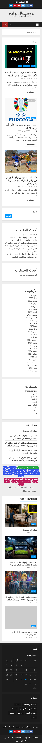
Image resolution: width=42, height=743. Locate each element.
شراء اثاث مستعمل (30, 234)
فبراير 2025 (32, 334)
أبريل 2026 (33, 298)
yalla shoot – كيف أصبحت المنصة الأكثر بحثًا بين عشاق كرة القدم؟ (21, 56)
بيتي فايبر (12, 467)
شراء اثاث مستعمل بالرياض (28, 467)
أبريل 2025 (33, 329)
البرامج (33, 65)
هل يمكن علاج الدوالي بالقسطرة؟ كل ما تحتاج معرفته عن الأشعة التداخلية (22, 459)
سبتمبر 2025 (32, 315)
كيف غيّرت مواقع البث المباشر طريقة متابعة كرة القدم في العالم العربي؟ (22, 437)
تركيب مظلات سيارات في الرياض (21, 487)
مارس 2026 (32, 301)
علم (35, 413)
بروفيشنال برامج (22, 12)
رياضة (20, 65)
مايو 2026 (33, 295)
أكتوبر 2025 (32, 312)
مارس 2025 (32, 331)
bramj (33, 78)
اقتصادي (34, 396)
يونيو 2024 (33, 348)
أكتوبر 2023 (32, 359)
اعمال (35, 393)
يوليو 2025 (33, 320)
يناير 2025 (33, 337)
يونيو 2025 (33, 323)
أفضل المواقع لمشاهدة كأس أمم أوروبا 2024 (21, 109)
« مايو (35, 688)
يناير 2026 (33, 306)
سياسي (34, 410)
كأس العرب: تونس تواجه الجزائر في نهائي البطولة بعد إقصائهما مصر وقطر (21, 161)
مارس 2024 (32, 351)
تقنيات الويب (26, 65)
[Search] (11, 24)
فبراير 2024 (32, 354)
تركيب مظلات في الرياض (21, 481)
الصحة (34, 402)
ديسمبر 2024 (32, 340)
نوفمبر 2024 (32, 343)
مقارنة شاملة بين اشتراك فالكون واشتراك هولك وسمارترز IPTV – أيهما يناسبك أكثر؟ (21, 444)
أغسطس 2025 (31, 317)
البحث (35, 211)
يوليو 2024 (33, 345)
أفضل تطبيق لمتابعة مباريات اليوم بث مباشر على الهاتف (21, 617)
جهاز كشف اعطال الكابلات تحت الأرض (21, 472)
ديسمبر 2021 (32, 370)
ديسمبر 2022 (32, 362)
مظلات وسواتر (31, 479)
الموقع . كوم (21, 740)
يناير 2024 (33, 356)
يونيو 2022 (33, 368)
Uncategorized (30, 391)
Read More (31, 92)
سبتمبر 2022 (32, 365)
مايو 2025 (33, 326)
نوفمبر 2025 (32, 309)
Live (5, 24)
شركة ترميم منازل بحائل (17, 470)
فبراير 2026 (32, 303)
